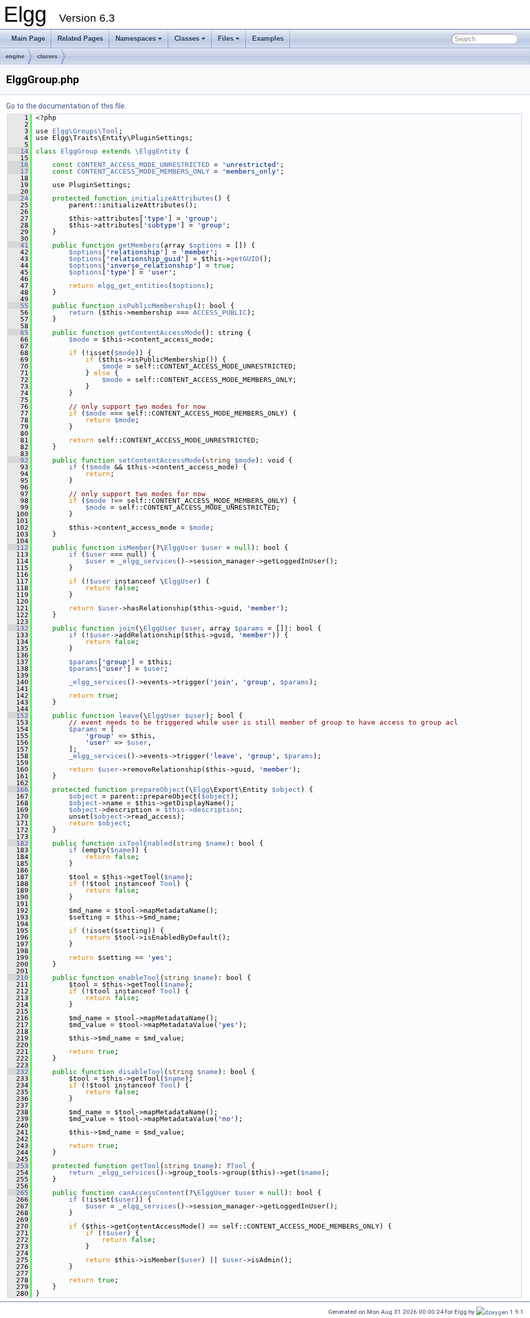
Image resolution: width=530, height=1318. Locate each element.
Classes (186, 38)
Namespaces (135, 38)
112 (18, 547)
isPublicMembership (156, 306)
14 (18, 151)
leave (129, 715)
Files (225, 38)
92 (18, 460)
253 (18, 1166)
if (73, 467)
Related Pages (80, 38)
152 (18, 715)
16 (18, 164)
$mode (79, 339)
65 (18, 332)
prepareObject (158, 789)
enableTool (139, 978)
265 (18, 1193)
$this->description (201, 810)
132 (18, 628)
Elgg (201, 789)
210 (18, 978)
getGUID (244, 259)
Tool (168, 883)
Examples (268, 38)
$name (215, 843)
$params (248, 628)
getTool (145, 1166)
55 (18, 306)
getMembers (139, 245)
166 (18, 789)
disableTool (141, 1072)
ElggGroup (79, 151)
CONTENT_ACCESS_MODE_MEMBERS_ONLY (143, 171)
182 (18, 843)
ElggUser (180, 547)
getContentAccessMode (160, 332)
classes (47, 56)
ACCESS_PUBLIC (220, 312)
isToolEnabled (145, 843)
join (127, 628)
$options (205, 245)
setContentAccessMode (160, 460)
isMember (135, 547)
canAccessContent (152, 1193)
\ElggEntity (158, 151)
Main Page (28, 38)
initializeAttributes (172, 198)
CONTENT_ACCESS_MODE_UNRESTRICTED (143, 164)
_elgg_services (147, 561)
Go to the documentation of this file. (66, 106)
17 (18, 171)
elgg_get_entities (133, 285)
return (81, 312)
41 (18, 245)
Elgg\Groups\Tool (85, 131)
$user (211, 547)
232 (18, 1072)
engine (15, 56)
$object (286, 789)
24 (18, 198)
